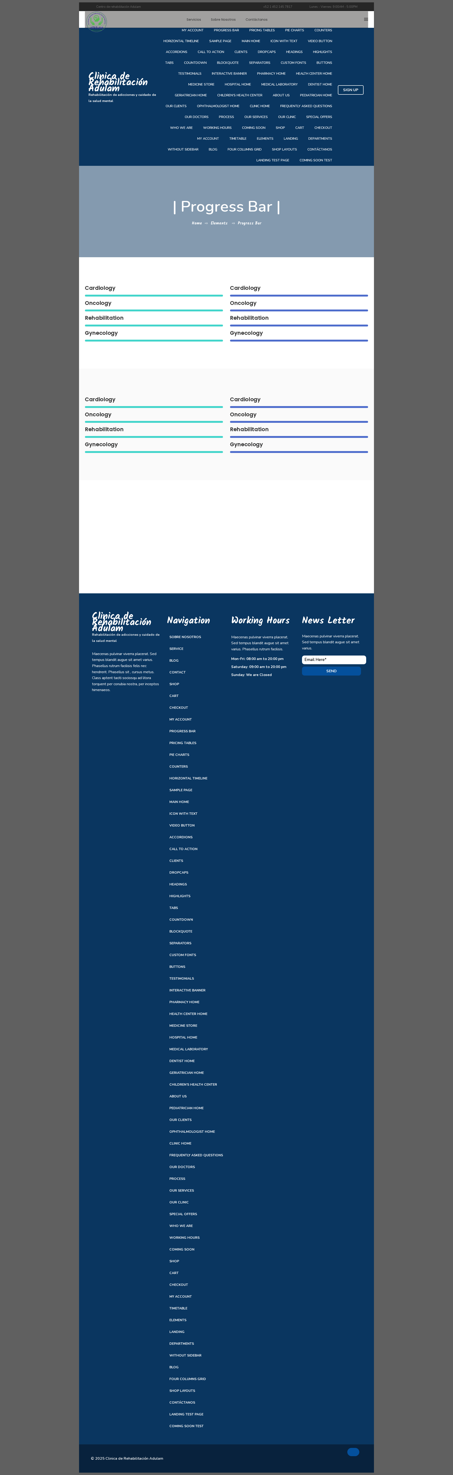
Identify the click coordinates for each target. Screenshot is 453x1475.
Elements (219, 223)
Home (197, 223)
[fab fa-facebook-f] (304, 1454)
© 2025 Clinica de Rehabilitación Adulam (127, 1458)
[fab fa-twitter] (317, 1454)
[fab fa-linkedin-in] (331, 1454)
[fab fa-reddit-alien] (317, 1466)
